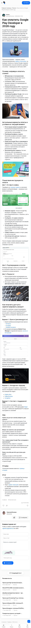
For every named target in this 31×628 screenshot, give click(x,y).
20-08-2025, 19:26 (19, 16)
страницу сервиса (15, 187)
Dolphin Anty (8, 394)
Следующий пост (16, 573)
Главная (3, 626)
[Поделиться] (6, 505)
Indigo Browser (9, 396)
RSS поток (14, 622)
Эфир (27, 626)
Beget (25, 407)
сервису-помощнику (20, 61)
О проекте (4, 622)
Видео (19, 626)
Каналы (11, 626)
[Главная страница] (4, 3)
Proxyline (8, 325)
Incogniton (7, 398)
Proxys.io (8, 323)
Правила (9, 622)
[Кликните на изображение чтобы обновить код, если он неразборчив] (8, 553)
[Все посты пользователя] (14, 517)
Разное (14, 8)
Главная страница (6, 8)
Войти (27, 2)
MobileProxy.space (11, 327)
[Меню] (2, 2)
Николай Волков (11, 512)
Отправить (9, 563)
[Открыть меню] (19, 622)
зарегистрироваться (8, 528)
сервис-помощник (13, 484)
